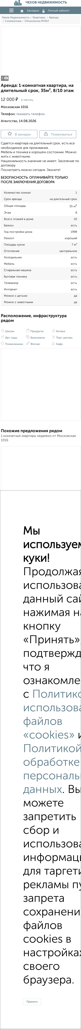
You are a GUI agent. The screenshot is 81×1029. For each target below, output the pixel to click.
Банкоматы (37, 337)
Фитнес (35, 344)
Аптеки (60, 331)
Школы (9, 331)
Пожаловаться (61, 134)
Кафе (59, 344)
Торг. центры (63, 337)
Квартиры (39, 17)
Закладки (33, 10)
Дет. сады (11, 337)
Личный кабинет (59, 10)
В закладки (23, 134)
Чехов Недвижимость (15, 17)
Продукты (37, 331)
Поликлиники (14, 344)
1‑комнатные (13, 21)
